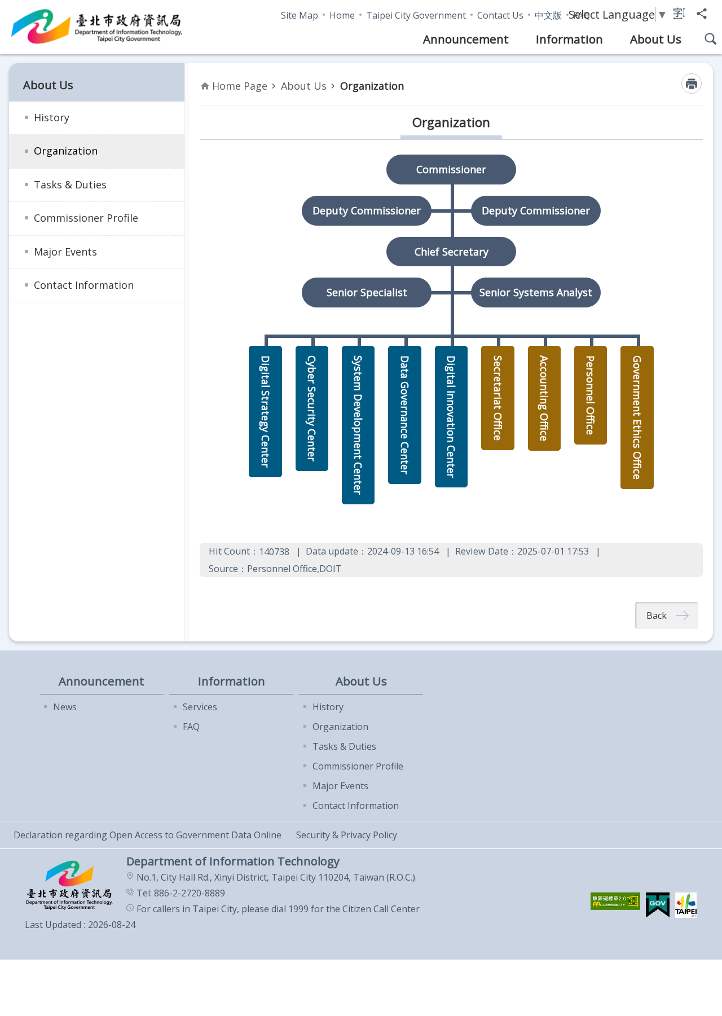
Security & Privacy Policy (346, 835)
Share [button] (701, 13)
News (65, 707)
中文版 (548, 15)
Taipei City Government (416, 15)
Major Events (65, 251)
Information (569, 39)
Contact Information (84, 285)
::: (6, 6)
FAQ (191, 726)
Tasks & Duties (70, 184)
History (51, 117)
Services (200, 707)
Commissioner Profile (86, 218)
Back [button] (656, 615)
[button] (615, 901)
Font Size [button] (679, 13)
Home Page (239, 86)
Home (342, 15)
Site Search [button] (710, 39)
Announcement (466, 39)
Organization (66, 150)
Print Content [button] (691, 83)
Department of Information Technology (97, 27)
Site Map (299, 15)
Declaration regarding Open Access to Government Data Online (147, 835)
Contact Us (500, 15)
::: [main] (206, 75)
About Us (655, 39)
